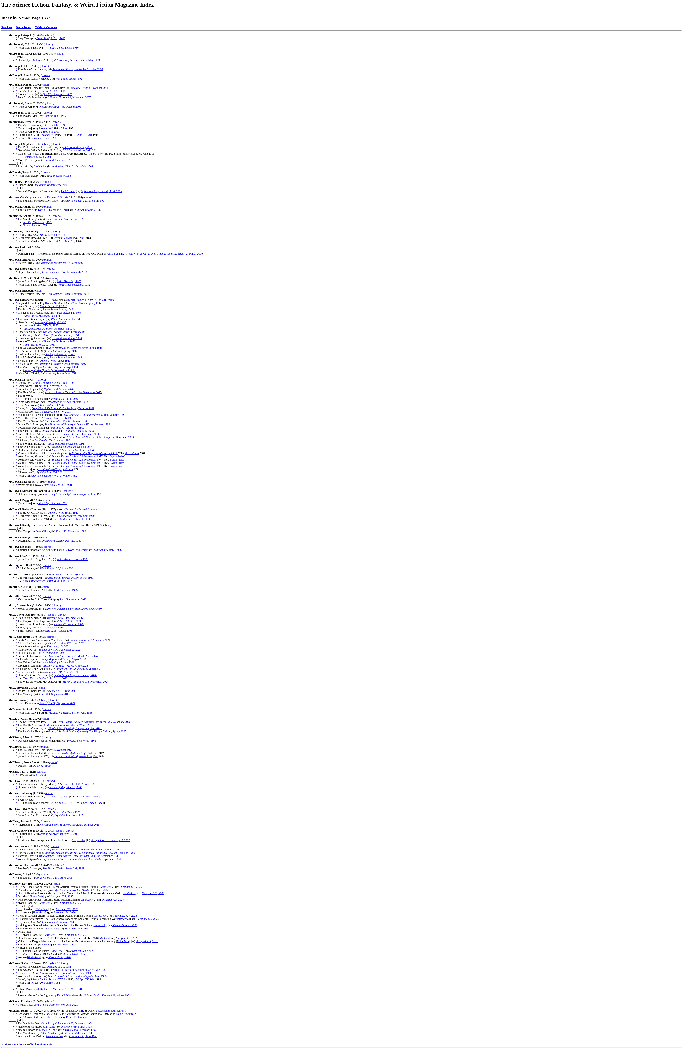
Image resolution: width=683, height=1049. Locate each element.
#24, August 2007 (61, 262)
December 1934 (72, 559)
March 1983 (81, 849)
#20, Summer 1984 (45, 982)
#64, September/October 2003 (77, 69)
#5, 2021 (58, 646)
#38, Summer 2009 (58, 922)
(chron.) (49, 35)
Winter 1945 (66, 319)
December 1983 (101, 437)
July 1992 (59, 417)
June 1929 (65, 219)
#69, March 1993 (76, 1026)
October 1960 (72, 608)
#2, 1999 (42, 765)
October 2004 (73, 446)
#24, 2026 (64, 912)
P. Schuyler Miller (41, 60)
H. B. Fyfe (55, 574)
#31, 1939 (63, 868)
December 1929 (75, 515)
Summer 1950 (59, 341)
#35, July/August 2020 (62, 659)
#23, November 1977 (77, 456)
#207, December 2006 (64, 617)
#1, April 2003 (101, 191)
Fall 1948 (68, 312)
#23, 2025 (62, 896)
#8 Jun (63, 128)
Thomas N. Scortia (57, 197)
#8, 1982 (88, 209)
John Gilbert (43, 531)
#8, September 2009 (57, 703)
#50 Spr (79, 979)
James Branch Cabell (87, 796)
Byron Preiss (117, 456)
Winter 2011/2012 (80, 150)
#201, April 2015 (54, 877)
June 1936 (65, 590)
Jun (95, 753)
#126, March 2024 (79, 668)
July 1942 (37, 222)
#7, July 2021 (55, 662)
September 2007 (56, 94)
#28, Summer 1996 (52, 440)
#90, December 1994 (75, 1023)
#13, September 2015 (54, 694)
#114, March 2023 (45, 678)
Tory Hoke (78, 840)
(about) (60, 53)
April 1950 (50, 322)
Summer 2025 (69, 824)
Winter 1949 (55, 360)
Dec (46, 134)
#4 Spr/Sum (132, 453)
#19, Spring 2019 (62, 671)
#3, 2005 (65, 787)
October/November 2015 (73, 392)
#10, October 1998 (50, 125)
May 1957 (85, 200)
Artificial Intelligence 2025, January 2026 (94, 721)
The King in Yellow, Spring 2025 (93, 731)
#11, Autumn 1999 (69, 624)
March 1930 (72, 518)
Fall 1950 (49, 328)
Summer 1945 (66, 357)
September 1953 (60, 175)
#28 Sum (68, 469)
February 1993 (70, 401)
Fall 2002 (52, 405)
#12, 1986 (108, 549)
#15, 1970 (59, 796)
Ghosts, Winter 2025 (67, 724)
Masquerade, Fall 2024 (75, 728)
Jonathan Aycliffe (74, 1010)
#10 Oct (87, 134)
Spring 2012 (77, 147)
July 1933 (69, 281)
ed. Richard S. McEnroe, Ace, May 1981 (79, 969)
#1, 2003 (37, 774)
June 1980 (62, 972)
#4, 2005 (50, 184)
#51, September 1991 (40, 1017)
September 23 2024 (60, 649)
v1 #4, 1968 (61, 484)
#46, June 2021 (56, 1004)
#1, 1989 (70, 621)
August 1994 (53, 382)
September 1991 (65, 443)
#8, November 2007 (70, 97)
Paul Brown (68, 191)
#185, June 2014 (61, 690)
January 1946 (62, 363)
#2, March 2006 (166, 253)
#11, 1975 (83, 740)
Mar (63, 237)
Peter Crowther (43, 1023)
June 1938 (70, 712)
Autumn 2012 (54, 160)
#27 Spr (49, 469)
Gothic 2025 (124, 925)
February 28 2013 (64, 272)
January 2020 (75, 675)
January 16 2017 (59, 833)
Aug (67, 753)
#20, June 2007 (80, 890)
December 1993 (75, 433)
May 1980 (77, 976)
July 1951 (61, 373)
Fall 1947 (53, 306)
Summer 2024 (52, 503)
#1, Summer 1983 (66, 421)
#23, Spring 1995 (67, 427)
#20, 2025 (127, 938)
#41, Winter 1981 (107, 995)
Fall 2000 (48, 131)
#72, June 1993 (83, 1036)
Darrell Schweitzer (67, 995)
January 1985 (90, 852)
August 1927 (69, 78)
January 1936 (64, 47)
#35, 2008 (52, 91)
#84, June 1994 (77, 1033)
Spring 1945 (63, 512)
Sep (73, 241)
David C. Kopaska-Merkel (53, 209)
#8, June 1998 (43, 137)
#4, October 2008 (89, 87)
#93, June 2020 (59, 389)
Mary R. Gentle (48, 1029)
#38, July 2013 (37, 156)
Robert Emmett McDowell (82, 299)
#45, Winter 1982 (53, 475)
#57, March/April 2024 (73, 655)
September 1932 (74, 284)
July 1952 (47, 580)
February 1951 (65, 331)
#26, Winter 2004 (57, 568)
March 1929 (66, 812)
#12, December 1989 (71, 531)
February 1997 (68, 293)
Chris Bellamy (115, 253)
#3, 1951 (39, 344)
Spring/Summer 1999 (63, 408)
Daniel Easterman (98, 1010)
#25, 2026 (153, 893)
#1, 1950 (40, 325)
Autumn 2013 (73, 599)
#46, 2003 (55, 411)
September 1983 (77, 855)
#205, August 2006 (55, 630)
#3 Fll (93, 453)
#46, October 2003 (59, 106)
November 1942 (60, 749)
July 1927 (71, 815)
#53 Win (89, 979)
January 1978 (35, 225)
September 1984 (78, 859)
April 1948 (63, 367)
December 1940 (48, 234)
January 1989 (77, 424)
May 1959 (78, 60)
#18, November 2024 (86, 681)
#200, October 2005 (48, 627)
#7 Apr (77, 134)
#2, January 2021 (90, 639)
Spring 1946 (58, 309)
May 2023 (50, 38)
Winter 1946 (67, 338)
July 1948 (60, 354)
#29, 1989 (61, 540)
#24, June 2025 (66, 643)
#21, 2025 (131, 886)
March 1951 (71, 577)
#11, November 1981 (53, 385)
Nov (73, 756)
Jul (44, 128)
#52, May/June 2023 (65, 665)
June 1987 (72, 494)
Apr (64, 134)
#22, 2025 (70, 902)
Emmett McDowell (76, 509)
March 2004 (72, 449)
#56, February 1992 (79, 1029)
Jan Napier (40, 166)
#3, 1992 (55, 115)
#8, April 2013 (77, 784)
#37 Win (48, 979)
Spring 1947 (86, 303)
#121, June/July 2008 (72, 166)
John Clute (49, 1026)
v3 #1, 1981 (59, 966)
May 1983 (80, 430)
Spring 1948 (87, 347)
